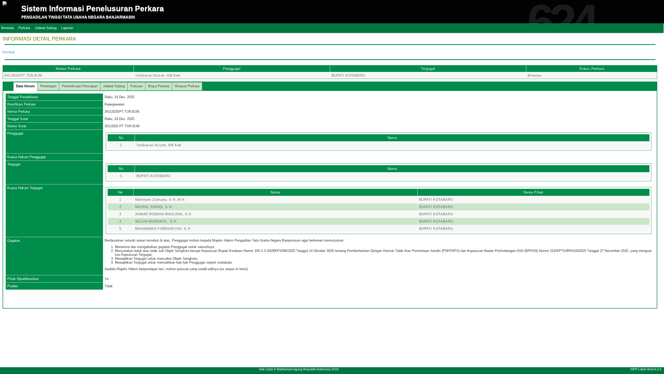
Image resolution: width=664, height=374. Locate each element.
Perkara (24, 28)
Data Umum (25, 86)
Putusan (136, 86)
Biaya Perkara (158, 86)
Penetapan (48, 86)
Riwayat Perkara (187, 86)
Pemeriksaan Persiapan (80, 86)
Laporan (67, 28)
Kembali (9, 52)
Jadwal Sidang (46, 28)
